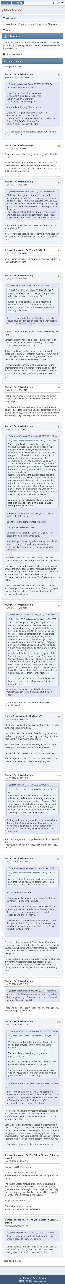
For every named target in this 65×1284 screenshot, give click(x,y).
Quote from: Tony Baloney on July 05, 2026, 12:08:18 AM (32, 614)
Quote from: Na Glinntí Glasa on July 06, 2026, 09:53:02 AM (33, 436)
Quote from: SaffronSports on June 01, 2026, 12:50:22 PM (32, 991)
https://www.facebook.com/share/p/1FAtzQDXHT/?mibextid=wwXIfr (28, 704)
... (17, 66)
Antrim (8, 74)
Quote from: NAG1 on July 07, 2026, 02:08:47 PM (29, 285)
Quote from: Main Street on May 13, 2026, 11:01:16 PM (31, 1232)
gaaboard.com (13, 9)
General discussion (14, 250)
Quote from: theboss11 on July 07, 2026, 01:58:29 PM (32, 290)
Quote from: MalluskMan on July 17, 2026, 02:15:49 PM (31, 191)
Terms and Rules (30, 1278)
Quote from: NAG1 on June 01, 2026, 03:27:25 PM (29, 785)
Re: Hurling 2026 (34, 716)
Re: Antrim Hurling (23, 74)
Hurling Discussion (14, 716)
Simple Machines (39, 1281)
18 (20, 66)
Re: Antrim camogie (24, 145)
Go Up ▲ (42, 1278)
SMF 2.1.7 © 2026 (25, 1281)
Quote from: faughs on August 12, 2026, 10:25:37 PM (30, 84)
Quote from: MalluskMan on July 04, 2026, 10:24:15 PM (33, 440)
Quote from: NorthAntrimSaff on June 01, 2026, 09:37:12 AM (33, 1031)
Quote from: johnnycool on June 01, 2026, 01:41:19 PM (31, 868)
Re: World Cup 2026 (35, 250)
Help (21, 1278)
